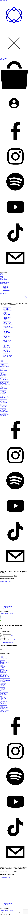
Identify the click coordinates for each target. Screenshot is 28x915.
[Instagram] (15, 168)
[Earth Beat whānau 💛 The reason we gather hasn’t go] (4, 586)
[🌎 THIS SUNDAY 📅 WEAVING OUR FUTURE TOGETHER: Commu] (4, 597)
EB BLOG (5, 335)
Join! (15, 575)
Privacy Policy (6, 290)
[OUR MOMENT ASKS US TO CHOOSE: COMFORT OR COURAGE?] (14, 591)
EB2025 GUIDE (7, 340)
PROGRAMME (6, 314)
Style (1, 635)
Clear (12, 635)
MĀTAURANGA (7, 317)
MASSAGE (5, 350)
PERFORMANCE (7, 311)
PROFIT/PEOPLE (7, 341)
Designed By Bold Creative (6, 613)
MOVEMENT (6, 309)
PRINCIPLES (6, 331)
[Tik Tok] (15, 244)
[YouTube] (15, 219)
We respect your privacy (5, 581)
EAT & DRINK (6, 351)
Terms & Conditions (7, 606)
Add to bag (3, 638)
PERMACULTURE (7, 323)
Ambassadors (6, 287)
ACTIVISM (5, 319)
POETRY (5, 312)
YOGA (4, 346)
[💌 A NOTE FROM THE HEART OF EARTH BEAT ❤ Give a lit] (23, 597)
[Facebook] (15, 143)
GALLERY (5, 337)
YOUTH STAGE (7, 356)
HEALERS (5, 344)
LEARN (2, 372)
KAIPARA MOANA (8, 327)
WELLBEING (6, 326)
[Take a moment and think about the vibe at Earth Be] (14, 597)
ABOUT (2, 373)
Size (1, 633)
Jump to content (3, 0)
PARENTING (6, 318)
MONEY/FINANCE (8, 325)
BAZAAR (5, 353)
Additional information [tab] (8, 642)
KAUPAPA (5, 330)
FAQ (4, 339)
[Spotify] (15, 193)
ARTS (4, 313)
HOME (1, 361)
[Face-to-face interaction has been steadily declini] (14, 586)
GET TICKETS (4, 58)
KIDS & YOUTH (4, 411)
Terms (4, 288)
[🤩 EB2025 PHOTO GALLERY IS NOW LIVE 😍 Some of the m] (23, 591)
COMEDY (5, 308)
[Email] (15, 269)
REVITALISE (3, 399)
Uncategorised (17, 639)
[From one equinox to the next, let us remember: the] (23, 586)
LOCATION (6, 333)
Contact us (5, 286)
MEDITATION (6, 345)
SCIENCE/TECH (7, 322)
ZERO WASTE (6, 336)
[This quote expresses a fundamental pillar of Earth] (4, 591)
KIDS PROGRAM (7, 355)
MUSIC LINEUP (7, 307)
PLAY (1, 360)
